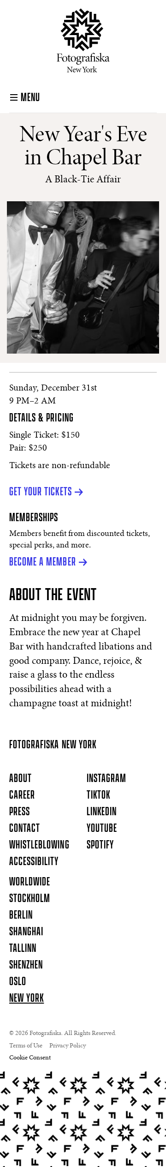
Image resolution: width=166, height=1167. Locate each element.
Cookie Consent (30, 1058)
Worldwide (29, 882)
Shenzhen (26, 965)
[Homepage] (83, 40)
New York (26, 999)
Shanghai (26, 932)
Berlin (21, 915)
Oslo (17, 982)
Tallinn (22, 949)
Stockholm (29, 899)
